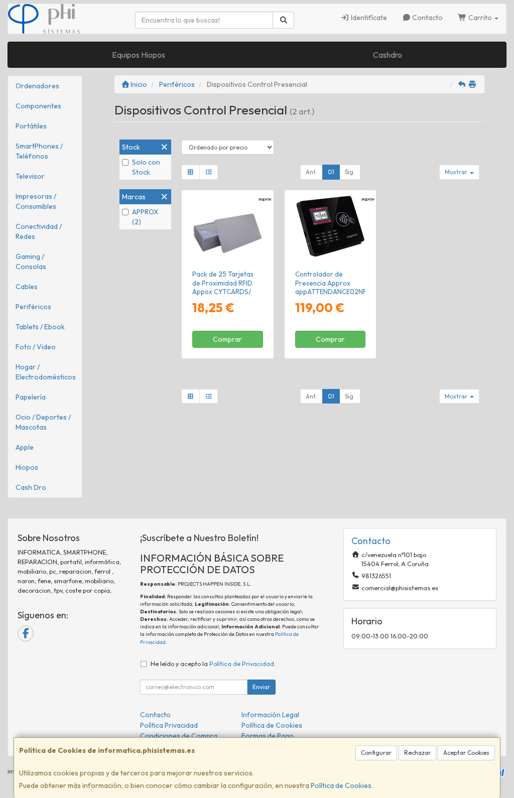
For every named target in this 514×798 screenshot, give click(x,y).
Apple (25, 447)
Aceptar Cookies (466, 752)
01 (331, 172)
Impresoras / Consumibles (36, 201)
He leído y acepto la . (213, 663)
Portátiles (31, 125)
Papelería (31, 397)
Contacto (427, 17)
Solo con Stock (146, 167)
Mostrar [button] (457, 172)
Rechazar (417, 752)
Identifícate (368, 17)
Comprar (227, 339)
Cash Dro (31, 487)
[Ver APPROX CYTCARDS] (228, 228)
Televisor (30, 176)
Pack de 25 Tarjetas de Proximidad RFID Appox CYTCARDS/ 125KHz (222, 287)
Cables (27, 286)
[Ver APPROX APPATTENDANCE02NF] (330, 228)
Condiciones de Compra (178, 735)
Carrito (480, 17)
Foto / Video (36, 346)
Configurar (376, 752)
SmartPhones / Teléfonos (39, 151)
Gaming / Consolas (31, 261)
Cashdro (387, 55)
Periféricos (33, 306)
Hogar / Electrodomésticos (46, 371)
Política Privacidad (169, 725)
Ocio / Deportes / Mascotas (43, 422)
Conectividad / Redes (39, 231)
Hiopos (27, 467)
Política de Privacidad (241, 663)
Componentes (38, 105)
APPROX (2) (145, 216)
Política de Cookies (341, 785)
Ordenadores (37, 85)
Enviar (261, 687)
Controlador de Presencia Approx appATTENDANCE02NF (330, 283)
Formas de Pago (267, 735)
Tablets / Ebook (40, 326)
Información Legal (270, 714)
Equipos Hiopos (138, 55)
